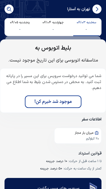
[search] (9, 9)
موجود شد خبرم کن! (53, 101)
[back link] (96, 9)
